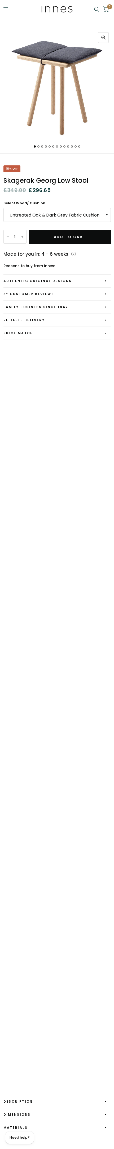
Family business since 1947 (35, 307)
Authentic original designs (37, 281)
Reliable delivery (24, 320)
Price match (18, 333)
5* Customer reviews (28, 294)
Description (18, 1101)
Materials (15, 1127)
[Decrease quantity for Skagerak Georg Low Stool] (8, 236)
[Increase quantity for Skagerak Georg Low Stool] (22, 236)
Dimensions (17, 1114)
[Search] (96, 9)
